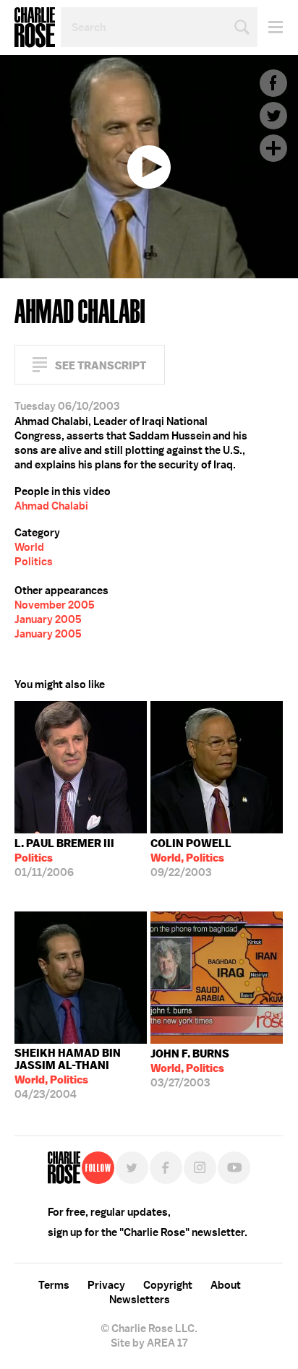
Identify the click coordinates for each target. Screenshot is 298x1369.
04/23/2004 (67, 1074)
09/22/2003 (190, 858)
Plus (273, 148)
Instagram (200, 1167)
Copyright (167, 1285)
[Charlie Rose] (64, 1167)
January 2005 (48, 619)
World (29, 547)
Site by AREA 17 (149, 1343)
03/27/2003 (189, 1068)
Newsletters (139, 1299)
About (225, 1285)
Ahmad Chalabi (51, 506)
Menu (270, 27)
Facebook (273, 83)
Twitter (273, 115)
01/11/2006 (64, 858)
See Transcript (100, 365)
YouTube (234, 1167)
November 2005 (54, 605)
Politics (33, 561)
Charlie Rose (34, 27)
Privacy (106, 1285)
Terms (53, 1285)
